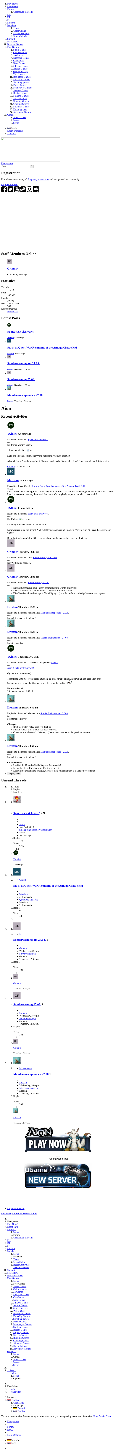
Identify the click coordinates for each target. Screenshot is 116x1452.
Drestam (10, 401)
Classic (22, 880)
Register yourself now (38, 179)
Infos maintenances (28, 1088)
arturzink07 (12, 311)
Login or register (15, 131)
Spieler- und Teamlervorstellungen (35, 830)
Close (108, 1416)
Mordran (10, 353)
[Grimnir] (10, 546)
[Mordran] (10, 474)
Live (21, 934)
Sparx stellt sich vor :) (20, 331)
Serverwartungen (27, 953)
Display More (14, 774)
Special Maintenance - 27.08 (54, 637)
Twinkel (10, 337)
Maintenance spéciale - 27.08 (25, 395)
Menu (16, 1232)
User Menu (18, 1402)
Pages (10, 1429)
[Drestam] (10, 601)
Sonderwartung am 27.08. (23, 363)
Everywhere (7, 163)
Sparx (22, 824)
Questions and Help (28, 899)
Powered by (19, 1213)
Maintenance (25, 1068)
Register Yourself (9, 184)
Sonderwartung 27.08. (21, 379)
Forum (10, 1427)
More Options (14, 1435)
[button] (58, 63)
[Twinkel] (10, 428)
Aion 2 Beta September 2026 (21, 668)
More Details (99, 1416)
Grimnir (12, 268)
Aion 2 (54, 662)
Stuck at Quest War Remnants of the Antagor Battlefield (42, 347)
